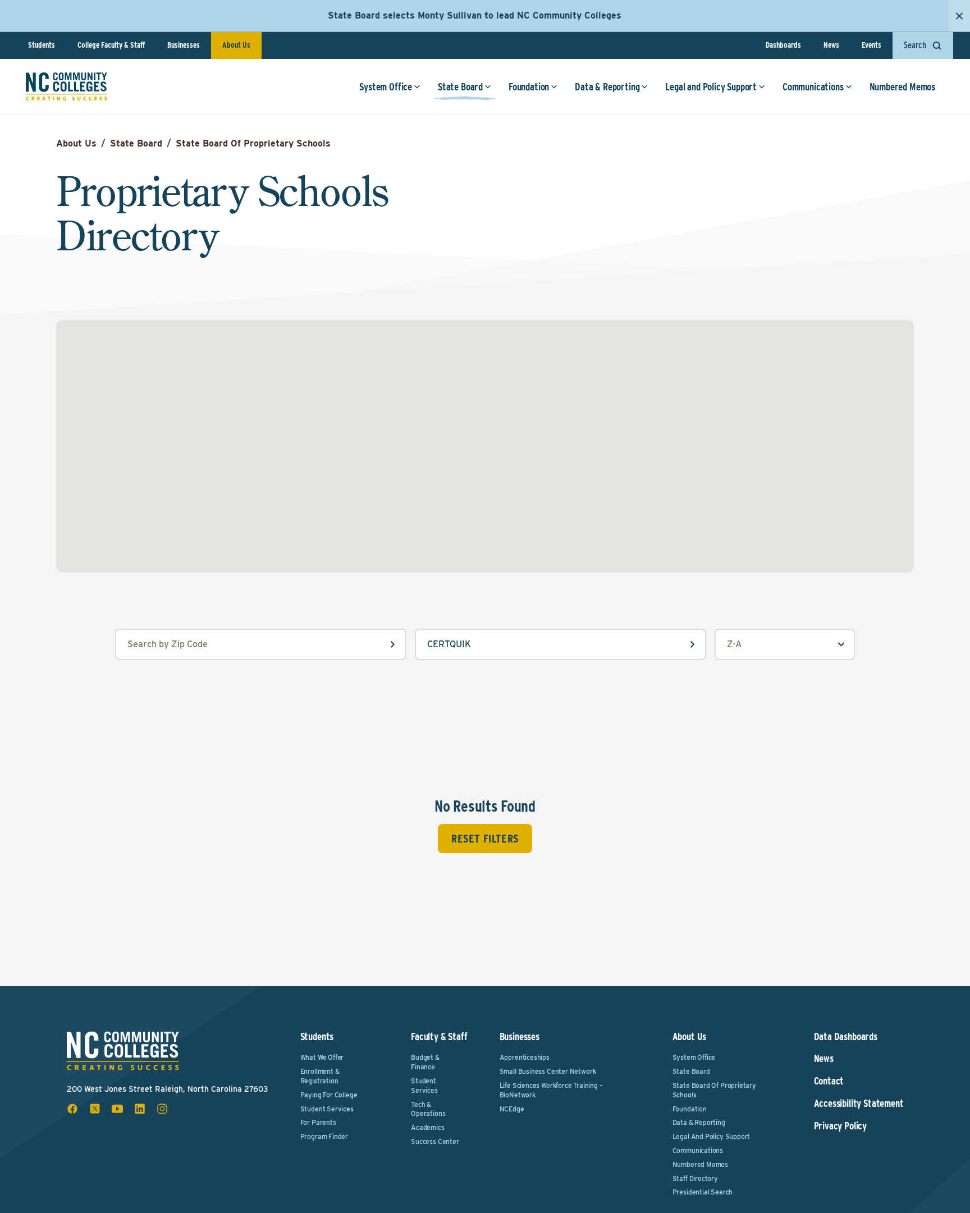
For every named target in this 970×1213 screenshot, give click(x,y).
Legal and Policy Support (711, 87)
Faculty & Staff (439, 1036)
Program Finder (324, 1136)
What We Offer (322, 1057)
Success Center (435, 1141)
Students (41, 44)
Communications (813, 87)
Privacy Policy (840, 1126)
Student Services (327, 1109)
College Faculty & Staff (111, 44)
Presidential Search (702, 1192)
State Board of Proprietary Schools (714, 1090)
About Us (236, 44)
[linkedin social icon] (139, 1108)
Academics (427, 1127)
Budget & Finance (425, 1062)
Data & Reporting (607, 87)
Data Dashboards (845, 1036)
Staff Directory (695, 1178)
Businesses (183, 44)
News (831, 44)
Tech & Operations (428, 1109)
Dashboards (783, 44)
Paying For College (329, 1095)
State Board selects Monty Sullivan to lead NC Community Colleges (474, 15)
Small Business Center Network (548, 1071)
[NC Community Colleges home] (66, 86)
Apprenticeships (525, 1057)
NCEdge (512, 1109)
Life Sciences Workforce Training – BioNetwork (551, 1090)
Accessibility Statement (859, 1103)
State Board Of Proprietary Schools (253, 143)
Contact (829, 1081)
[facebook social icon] (72, 1108)
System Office (385, 87)
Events (871, 44)
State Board (460, 87)
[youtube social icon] (117, 1108)
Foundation (529, 87)
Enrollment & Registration (320, 1076)
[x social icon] (94, 1108)
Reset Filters (485, 838)
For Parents (318, 1122)
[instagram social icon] (162, 1108)
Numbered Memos (902, 87)
